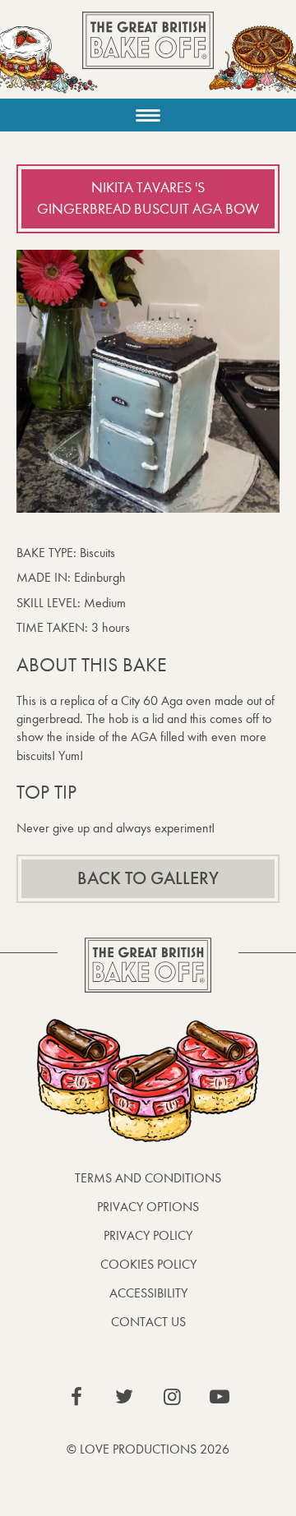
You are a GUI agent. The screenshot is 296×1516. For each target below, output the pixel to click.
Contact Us (148, 1321)
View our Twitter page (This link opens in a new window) (124, 1397)
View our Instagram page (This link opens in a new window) (172, 1397)
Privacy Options (148, 1206)
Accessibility (148, 1293)
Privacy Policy (148, 1235)
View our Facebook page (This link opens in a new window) (76, 1397)
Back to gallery (148, 878)
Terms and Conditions (148, 1178)
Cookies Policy (148, 1264)
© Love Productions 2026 (148, 1449)
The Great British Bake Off (148, 55)
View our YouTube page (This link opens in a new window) (219, 1397)
